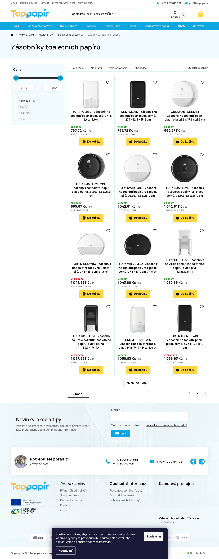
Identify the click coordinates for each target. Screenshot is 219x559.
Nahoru (80, 394)
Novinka (25, 112)
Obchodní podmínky (122, 495)
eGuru (204, 553)
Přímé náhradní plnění (63, 2)
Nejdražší (96, 68)
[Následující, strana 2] (197, 393)
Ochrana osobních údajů (125, 500)
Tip (22, 118)
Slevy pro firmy (85, 2)
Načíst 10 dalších (138, 383)
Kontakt (45, 2)
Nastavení (66, 551)
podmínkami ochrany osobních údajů (166, 425)
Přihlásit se (119, 434)
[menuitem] (17, 26)
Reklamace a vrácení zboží (126, 490)
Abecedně (141, 68)
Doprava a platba (28, 2)
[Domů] (12, 34)
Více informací (102, 542)
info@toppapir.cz (169, 461)
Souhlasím (153, 536)
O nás (14, 2)
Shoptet (195, 553)
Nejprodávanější (118, 68)
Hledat (145, 13)
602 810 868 (125, 460)
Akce (23, 106)
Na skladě (26, 100)
